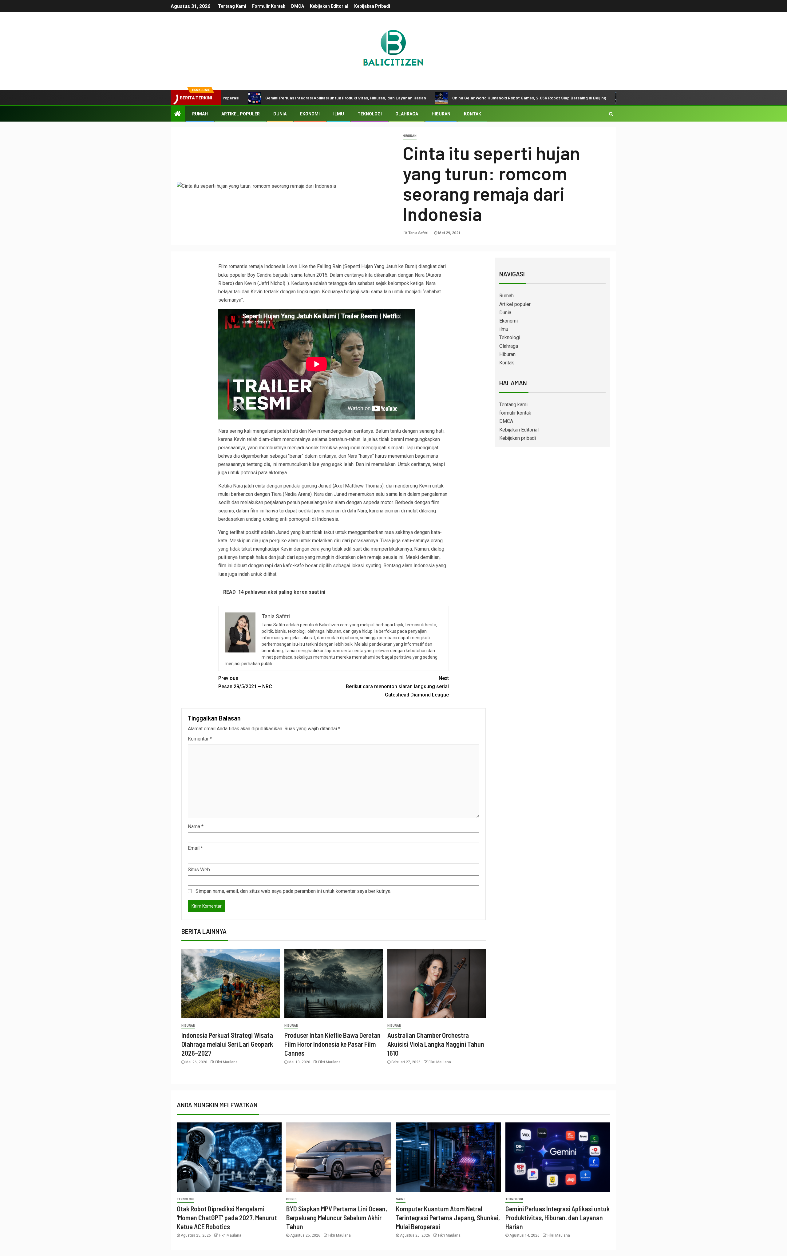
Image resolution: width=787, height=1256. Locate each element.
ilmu (338, 113)
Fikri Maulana (226, 1062)
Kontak (472, 113)
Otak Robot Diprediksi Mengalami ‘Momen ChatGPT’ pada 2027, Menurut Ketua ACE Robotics (227, 1218)
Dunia (280, 113)
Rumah (200, 113)
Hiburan (441, 113)
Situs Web (199, 870)
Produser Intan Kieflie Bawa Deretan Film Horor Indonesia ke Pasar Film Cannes (332, 1044)
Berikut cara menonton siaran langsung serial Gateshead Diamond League (397, 686)
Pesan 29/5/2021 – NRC (245, 682)
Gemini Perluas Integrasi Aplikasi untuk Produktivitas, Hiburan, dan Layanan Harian (291, 97)
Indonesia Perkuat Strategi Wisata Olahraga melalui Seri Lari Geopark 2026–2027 (227, 1044)
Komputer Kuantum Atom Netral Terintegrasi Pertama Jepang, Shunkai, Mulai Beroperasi (448, 1218)
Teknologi (370, 113)
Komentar (200, 739)
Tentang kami (232, 6)
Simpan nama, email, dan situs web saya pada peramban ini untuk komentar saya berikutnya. (293, 891)
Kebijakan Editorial (329, 6)
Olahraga (406, 113)
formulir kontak (268, 6)
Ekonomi (310, 113)
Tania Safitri (418, 233)
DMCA (297, 6)
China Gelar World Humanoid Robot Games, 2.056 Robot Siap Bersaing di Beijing (475, 97)
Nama (196, 826)
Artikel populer (240, 113)
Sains (400, 1199)
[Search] (611, 114)
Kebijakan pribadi (372, 6)
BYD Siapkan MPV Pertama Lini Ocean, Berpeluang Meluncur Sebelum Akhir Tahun (336, 1218)
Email (195, 848)
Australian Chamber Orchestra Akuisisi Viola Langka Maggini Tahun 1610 (435, 1044)
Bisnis (291, 1199)
